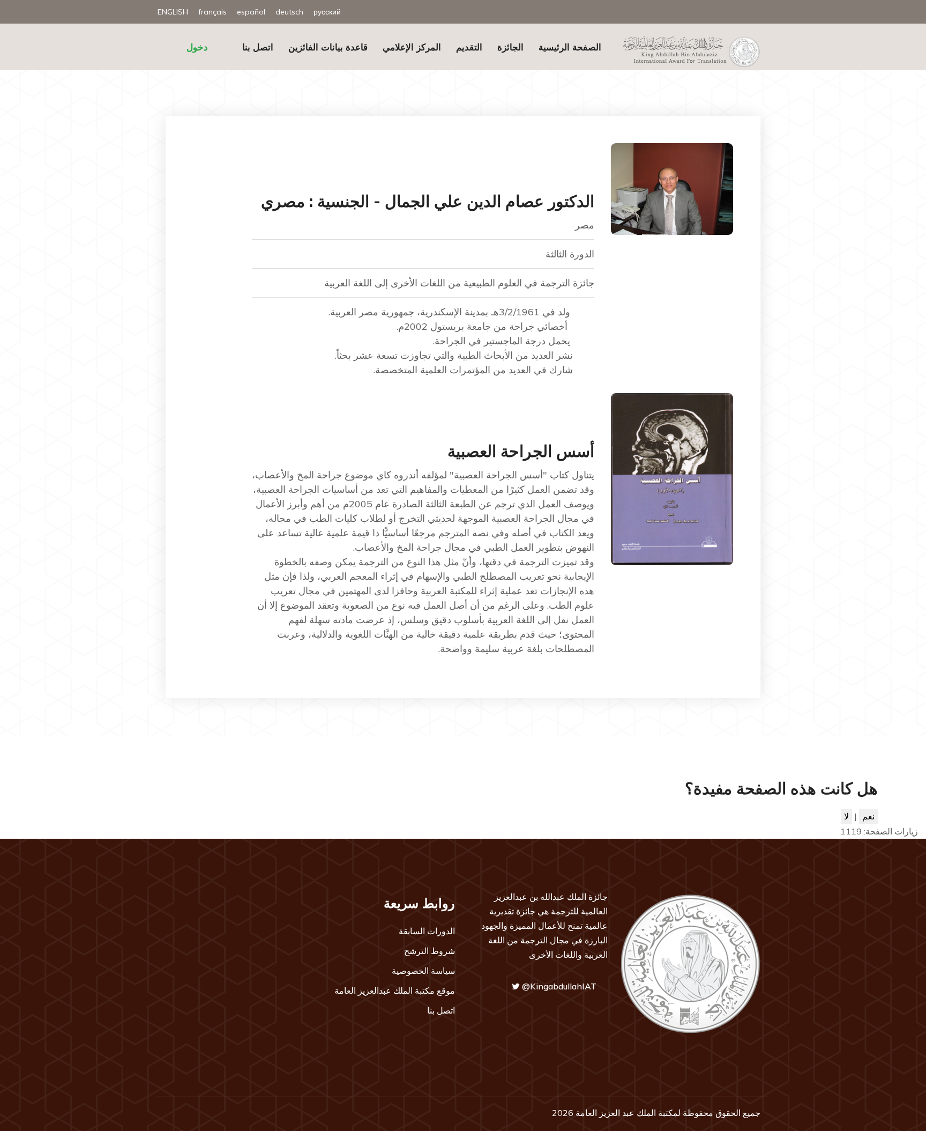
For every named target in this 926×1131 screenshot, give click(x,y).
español (251, 12)
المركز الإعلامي (412, 47)
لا (846, 816)
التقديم (469, 47)
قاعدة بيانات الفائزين (328, 47)
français (212, 12)
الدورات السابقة (427, 931)
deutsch (289, 12)
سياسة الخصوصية (423, 970)
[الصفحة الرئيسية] (687, 51)
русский (327, 12)
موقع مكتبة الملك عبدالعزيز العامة (394, 990)
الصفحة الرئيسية (570, 47)
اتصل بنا (257, 47)
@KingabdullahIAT (558, 986)
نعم (868, 816)
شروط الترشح (429, 950)
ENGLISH (173, 12)
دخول (197, 47)
